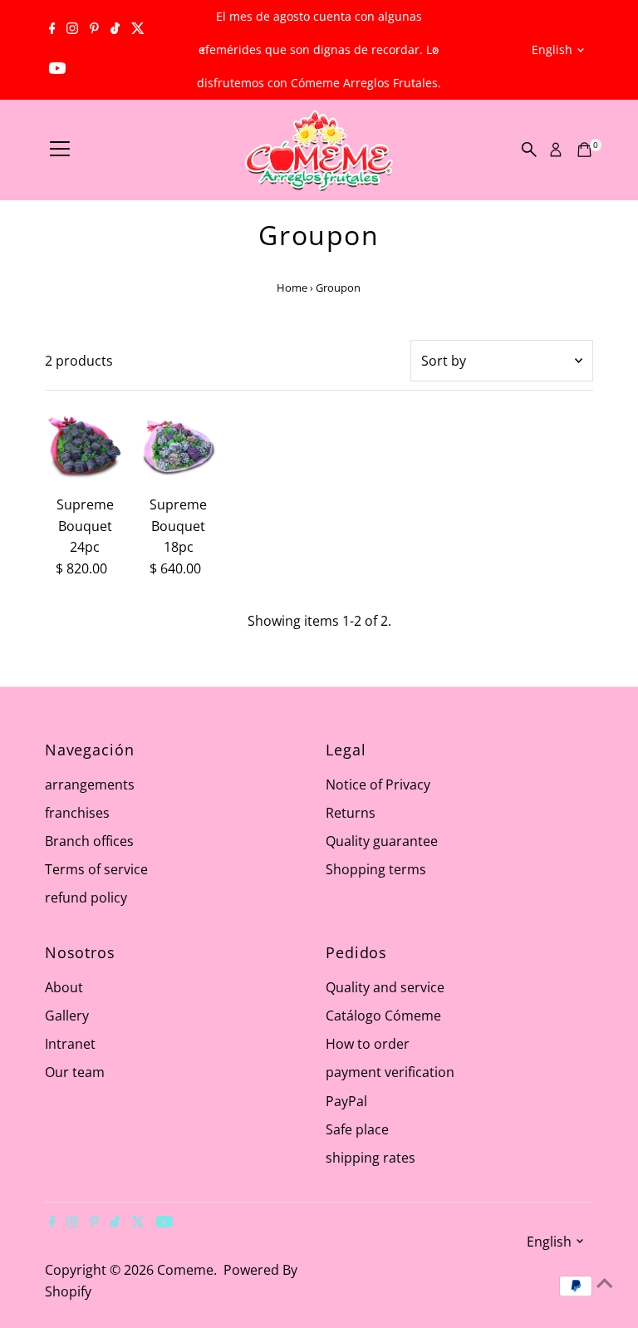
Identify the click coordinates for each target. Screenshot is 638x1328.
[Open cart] (584, 149)
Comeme (185, 1270)
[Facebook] (52, 30)
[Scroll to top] (604, 1282)
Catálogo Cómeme (383, 1015)
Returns (350, 813)
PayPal (346, 1101)
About (64, 987)
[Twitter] (138, 30)
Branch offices (89, 841)
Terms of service (96, 869)
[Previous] (204, 50)
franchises (77, 813)
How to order (368, 1044)
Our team (75, 1072)
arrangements (90, 784)
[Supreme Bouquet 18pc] (178, 447)
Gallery (67, 1015)
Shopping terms (376, 869)
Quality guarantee (382, 841)
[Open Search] (529, 149)
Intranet (70, 1044)
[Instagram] (72, 30)
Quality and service (385, 987)
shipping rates (370, 1157)
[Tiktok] (115, 30)
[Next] (434, 50)
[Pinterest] (94, 30)
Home (292, 287)
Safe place (357, 1129)
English (552, 49)
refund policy (86, 897)
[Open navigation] (60, 149)
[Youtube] (57, 70)
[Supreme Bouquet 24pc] (85, 447)
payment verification (390, 1072)
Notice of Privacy (378, 784)
